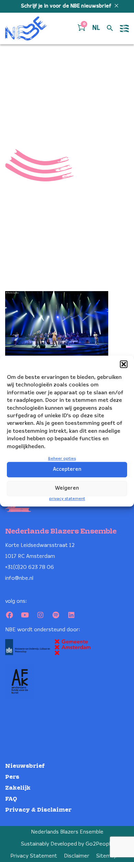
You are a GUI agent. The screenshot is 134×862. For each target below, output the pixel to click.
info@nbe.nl (19, 578)
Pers (12, 777)
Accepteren (67, 469)
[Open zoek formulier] (109, 28)
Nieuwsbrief (25, 766)
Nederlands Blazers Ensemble (67, 832)
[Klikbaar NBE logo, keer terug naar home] (26, 28)
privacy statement (67, 499)
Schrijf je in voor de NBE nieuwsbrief (67, 6)
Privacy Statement (33, 856)
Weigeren (67, 488)
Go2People (99, 844)
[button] (123, 364)
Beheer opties (62, 458)
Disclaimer (76, 856)
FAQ (11, 799)
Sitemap (106, 856)
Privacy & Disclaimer (38, 810)
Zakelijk (18, 788)
